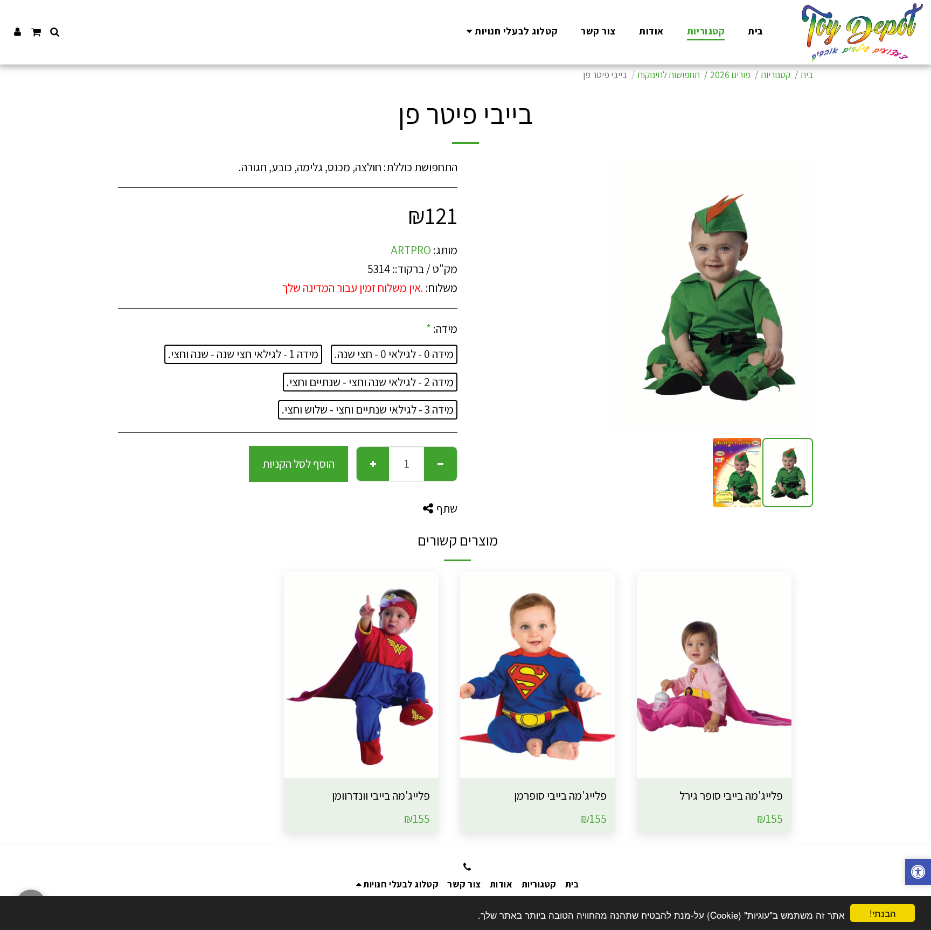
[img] (714, 675)
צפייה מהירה (714, 770)
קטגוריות (775, 74)
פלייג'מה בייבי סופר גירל (731, 795)
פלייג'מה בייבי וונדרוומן (381, 795)
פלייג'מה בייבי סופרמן (560, 795)
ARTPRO (411, 249)
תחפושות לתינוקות (668, 74)
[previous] (796, 294)
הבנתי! (883, 913)
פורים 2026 (730, 74)
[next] (628, 294)
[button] (509, 32)
